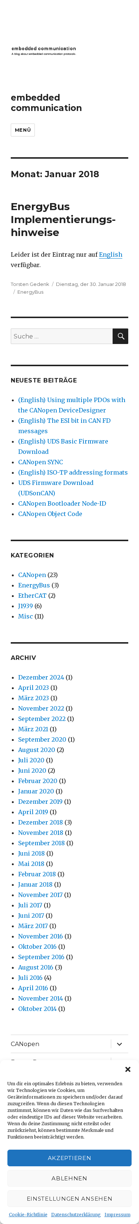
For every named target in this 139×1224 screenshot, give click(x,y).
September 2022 (42, 718)
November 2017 (40, 894)
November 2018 (40, 832)
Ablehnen (69, 1178)
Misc (25, 616)
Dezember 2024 (41, 677)
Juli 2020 (31, 760)
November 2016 (40, 936)
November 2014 (40, 998)
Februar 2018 (37, 874)
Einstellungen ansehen (70, 1198)
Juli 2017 (30, 905)
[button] (128, 1069)
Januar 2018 (35, 884)
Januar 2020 (36, 791)
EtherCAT (32, 595)
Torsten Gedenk (30, 284)
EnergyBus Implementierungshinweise (63, 219)
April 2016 (33, 988)
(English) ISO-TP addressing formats (73, 472)
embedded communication (46, 102)
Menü (23, 130)
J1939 (25, 606)
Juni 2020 (32, 770)
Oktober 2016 (37, 946)
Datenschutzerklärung (76, 1214)
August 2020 (36, 749)
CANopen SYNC (40, 462)
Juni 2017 (31, 915)
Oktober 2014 (37, 1008)
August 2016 (35, 967)
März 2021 (33, 729)
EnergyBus (30, 292)
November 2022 (41, 708)
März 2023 (33, 698)
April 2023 (33, 687)
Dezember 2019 (40, 801)
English (110, 254)
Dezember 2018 (40, 822)
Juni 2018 (31, 853)
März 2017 (33, 926)
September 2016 (41, 957)
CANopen (32, 575)
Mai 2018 (31, 863)
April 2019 (33, 812)
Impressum (117, 1214)
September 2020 (42, 739)
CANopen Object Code (50, 513)
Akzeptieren (70, 1157)
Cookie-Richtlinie (28, 1214)
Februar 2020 (37, 781)
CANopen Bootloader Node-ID (62, 503)
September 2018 (41, 843)
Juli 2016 (30, 977)
